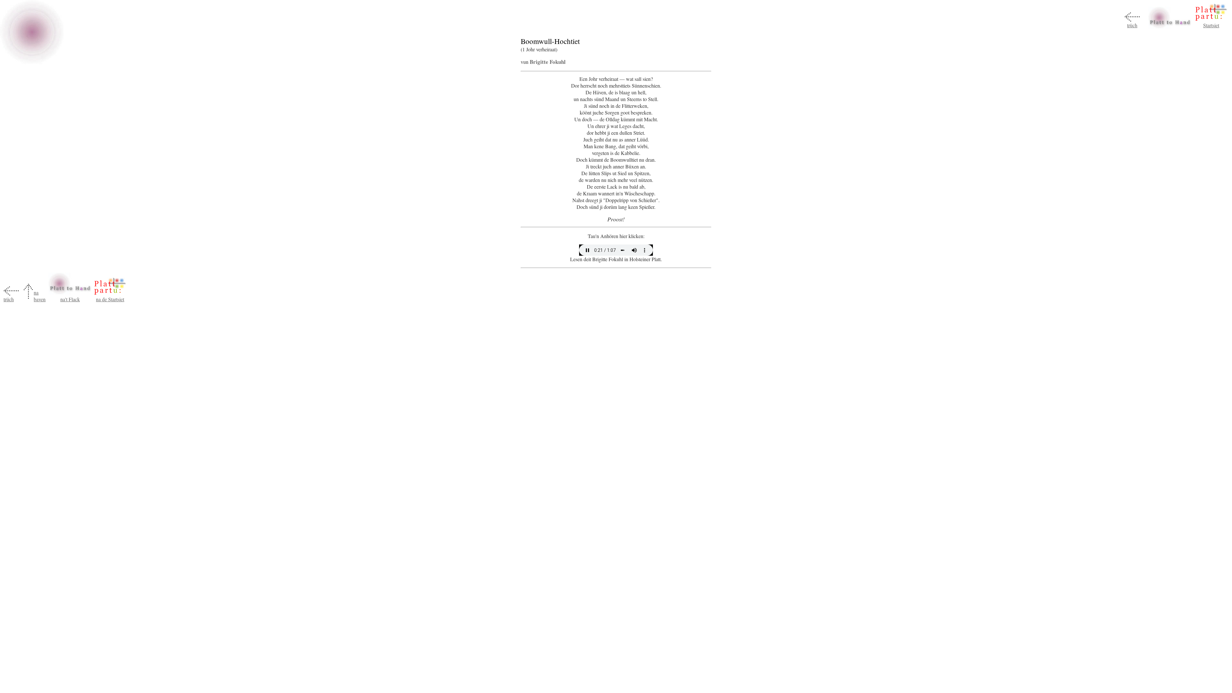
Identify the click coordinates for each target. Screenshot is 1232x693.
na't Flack (70, 299)
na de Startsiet (110, 299)
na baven (40, 296)
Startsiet (1211, 25)
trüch (1132, 25)
